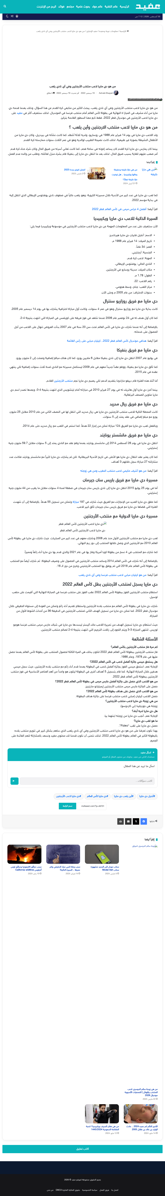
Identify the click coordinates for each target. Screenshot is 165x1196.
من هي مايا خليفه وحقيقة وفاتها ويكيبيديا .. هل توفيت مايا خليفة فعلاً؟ (124, 174)
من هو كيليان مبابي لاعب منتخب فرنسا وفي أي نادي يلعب (112, 575)
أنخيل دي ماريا (146, 796)
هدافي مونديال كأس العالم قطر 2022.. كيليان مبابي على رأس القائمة (106, 341)
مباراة (75, 502)
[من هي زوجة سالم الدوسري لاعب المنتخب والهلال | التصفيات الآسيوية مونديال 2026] (141, 965)
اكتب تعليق (82, 1149)
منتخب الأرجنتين (63, 381)
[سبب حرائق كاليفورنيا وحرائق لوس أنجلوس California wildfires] (24, 854)
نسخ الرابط (67, 806)
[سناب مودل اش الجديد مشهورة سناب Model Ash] (102, 854)
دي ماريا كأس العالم (97, 796)
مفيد (19, 113)
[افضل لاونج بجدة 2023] (96, 173)
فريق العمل (104, 1190)
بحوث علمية (83, 7)
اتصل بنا (114, 1190)
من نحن (50, 1190)
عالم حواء (97, 7)
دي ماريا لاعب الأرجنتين (68, 796)
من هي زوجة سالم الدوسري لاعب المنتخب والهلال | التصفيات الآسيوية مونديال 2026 (141, 1092)
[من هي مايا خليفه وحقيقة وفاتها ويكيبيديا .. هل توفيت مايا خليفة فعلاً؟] (148, 173)
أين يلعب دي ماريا (123, 796)
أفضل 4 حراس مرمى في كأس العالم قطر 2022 (119, 209)
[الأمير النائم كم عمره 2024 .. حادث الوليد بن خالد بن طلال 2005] (141, 1113)
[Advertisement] (82, 58)
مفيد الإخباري (91, 31)
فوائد (61, 7)
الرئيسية (124, 7)
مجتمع (70, 7)
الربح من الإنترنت (46, 7)
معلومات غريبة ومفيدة (108, 31)
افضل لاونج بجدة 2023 (74, 169)
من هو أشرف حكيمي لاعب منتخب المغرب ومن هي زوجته (113, 471)
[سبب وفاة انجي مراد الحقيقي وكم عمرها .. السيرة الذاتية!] (63, 854)
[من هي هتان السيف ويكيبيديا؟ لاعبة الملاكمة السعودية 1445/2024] (102, 1113)
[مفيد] (148, 6)
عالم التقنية (111, 7)
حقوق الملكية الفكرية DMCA (68, 1190)
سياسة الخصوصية (89, 1190)
